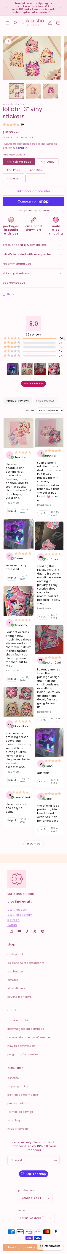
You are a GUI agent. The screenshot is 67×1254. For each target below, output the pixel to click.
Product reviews (18, 401)
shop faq (13, 1120)
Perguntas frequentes (22, 1054)
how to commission (21, 1046)
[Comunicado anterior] (7, 8)
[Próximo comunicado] (60, 8)
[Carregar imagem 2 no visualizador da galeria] (33, 91)
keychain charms (19, 997)
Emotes (12, 980)
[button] (7, 23)
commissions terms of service (28, 1037)
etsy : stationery (19, 915)
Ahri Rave (13, 170)
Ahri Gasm (14, 178)
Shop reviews (45, 401)
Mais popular (16, 954)
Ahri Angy (48, 162)
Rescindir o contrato (23, 1247)
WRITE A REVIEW (33, 383)
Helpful (11, 511)
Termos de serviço (20, 1112)
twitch (12, 925)
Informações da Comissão (25, 1029)
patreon (13, 920)
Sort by (29, 410)
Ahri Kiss (36, 170)
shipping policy (17, 1086)
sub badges (15, 971)
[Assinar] (55, 1160)
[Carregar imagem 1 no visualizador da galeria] (16, 91)
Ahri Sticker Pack (19, 162)
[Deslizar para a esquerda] (4, 92)
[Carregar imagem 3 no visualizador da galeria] (50, 91)
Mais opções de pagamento (33, 210)
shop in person (17, 1129)
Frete (5, 137)
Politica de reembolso (22, 1095)
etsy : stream (17, 910)
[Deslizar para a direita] (63, 92)
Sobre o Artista (17, 1020)
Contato (13, 1078)
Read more (12, 502)
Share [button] (11, 294)
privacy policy (17, 1103)
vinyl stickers (16, 988)
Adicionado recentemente (26, 963)
